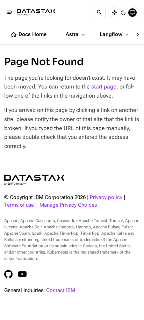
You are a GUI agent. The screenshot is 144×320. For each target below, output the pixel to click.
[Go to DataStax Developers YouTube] (22, 274)
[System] (132, 12)
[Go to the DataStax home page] (34, 180)
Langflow (115, 34)
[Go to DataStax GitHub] (8, 274)
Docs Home (28, 34)
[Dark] (123, 12)
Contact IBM (60, 290)
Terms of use (19, 205)
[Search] (99, 12)
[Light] (114, 12)
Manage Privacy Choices (68, 205)
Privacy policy (106, 197)
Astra (76, 34)
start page (103, 86)
